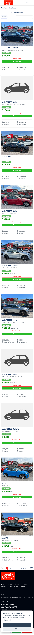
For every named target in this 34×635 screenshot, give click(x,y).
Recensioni (3, 586)
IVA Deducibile (14, 56)
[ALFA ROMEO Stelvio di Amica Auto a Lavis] (17, 33)
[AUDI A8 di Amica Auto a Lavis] (17, 524)
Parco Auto (9, 584)
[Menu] (32, 3)
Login (9, 588)
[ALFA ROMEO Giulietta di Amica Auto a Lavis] (17, 415)
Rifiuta (17, 628)
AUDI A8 (5, 538)
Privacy (3, 588)
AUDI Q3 (5, 483)
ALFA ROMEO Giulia (9, 102)
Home (2, 584)
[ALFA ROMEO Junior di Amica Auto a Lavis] (17, 306)
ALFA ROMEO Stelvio (10, 48)
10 (25, 568)
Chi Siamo (17, 584)
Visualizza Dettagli (16, 58)
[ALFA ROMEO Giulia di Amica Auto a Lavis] (17, 88)
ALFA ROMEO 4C (8, 157)
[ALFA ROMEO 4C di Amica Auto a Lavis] (17, 142)
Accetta (17, 625)
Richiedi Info (17, 61)
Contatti (23, 586)
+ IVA (11, 546)
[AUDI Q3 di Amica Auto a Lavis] (17, 469)
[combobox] (24, 17)
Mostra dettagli (7, 620)
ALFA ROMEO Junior (10, 320)
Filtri (5, 17)
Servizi (25, 584)
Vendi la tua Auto (13, 586)
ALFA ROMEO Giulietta (10, 429)
